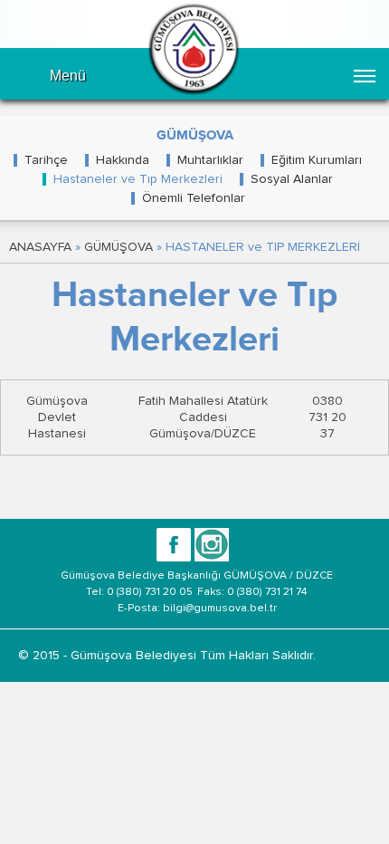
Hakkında (122, 160)
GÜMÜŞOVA (118, 247)
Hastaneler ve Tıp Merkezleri (138, 179)
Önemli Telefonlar (193, 198)
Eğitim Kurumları (316, 160)
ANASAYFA (40, 247)
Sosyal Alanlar (292, 179)
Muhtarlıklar (210, 160)
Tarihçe (46, 160)
